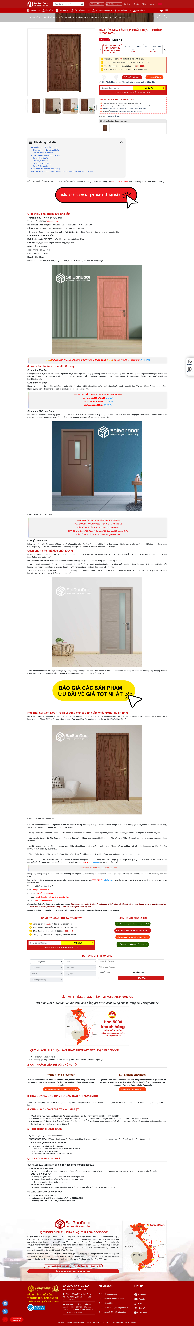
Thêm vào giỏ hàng (132, 77)
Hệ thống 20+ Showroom (118, 111)
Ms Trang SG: (94, 398)
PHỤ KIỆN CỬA (123, 10)
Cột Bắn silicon (138, 972)
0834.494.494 (155, 77)
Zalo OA (142, 1308)
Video (144, 4)
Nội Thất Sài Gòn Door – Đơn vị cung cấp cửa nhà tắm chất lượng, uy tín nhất (62, 171)
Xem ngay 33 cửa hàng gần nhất (58, 1266)
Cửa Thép (62, 10)
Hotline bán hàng (97, 4)
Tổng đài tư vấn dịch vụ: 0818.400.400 (74, 1271)
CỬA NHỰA (33, 10)
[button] (5, 1303)
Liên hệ (152, 4)
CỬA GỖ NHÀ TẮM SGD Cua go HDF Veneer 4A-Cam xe (98, 524)
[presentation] (28, 107)
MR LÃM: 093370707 (131, 360)
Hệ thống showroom (115, 4)
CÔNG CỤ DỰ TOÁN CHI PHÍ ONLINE (132, 944)
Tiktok (140, 1303)
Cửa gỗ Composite (40, 166)
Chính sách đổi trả (106, 1303)
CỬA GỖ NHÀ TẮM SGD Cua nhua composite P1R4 (98, 535)
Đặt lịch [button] (190, 364)
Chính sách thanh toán (108, 1294)
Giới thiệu (127, 4)
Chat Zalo (109, 398)
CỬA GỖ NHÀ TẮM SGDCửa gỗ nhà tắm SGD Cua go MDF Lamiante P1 (98, 531)
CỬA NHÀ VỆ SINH (49, 17)
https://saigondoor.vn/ (43, 900)
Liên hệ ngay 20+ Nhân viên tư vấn (89, 1266)
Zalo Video (143, 1312)
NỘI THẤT (139, 10)
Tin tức (136, 4)
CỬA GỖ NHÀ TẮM (67, 17)
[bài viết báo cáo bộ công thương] (43, 1307)
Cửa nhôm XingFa (40, 158)
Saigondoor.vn (52, 221)
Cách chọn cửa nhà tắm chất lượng (45, 169)
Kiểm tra (141, 978)
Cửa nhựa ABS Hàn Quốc (43, 163)
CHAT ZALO (145, 360)
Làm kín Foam (104, 972)
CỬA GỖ (48, 10)
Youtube (142, 1299)
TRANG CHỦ (32, 17)
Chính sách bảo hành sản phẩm (111, 1299)
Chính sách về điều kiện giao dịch (112, 1312)
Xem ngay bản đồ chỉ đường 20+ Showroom (60, 1089)
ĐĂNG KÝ (149, 88)
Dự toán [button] (190, 372)
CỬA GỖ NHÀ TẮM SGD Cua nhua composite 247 (98, 527)
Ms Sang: (93, 405)
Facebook (142, 1294)
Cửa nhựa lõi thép (40, 161)
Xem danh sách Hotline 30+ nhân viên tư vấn (132, 930)
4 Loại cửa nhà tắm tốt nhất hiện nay (45, 155)
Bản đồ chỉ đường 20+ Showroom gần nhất (132, 924)
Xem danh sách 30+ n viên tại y (132, 1089)
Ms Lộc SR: (94, 401)
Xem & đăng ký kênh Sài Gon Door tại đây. (52, 897)
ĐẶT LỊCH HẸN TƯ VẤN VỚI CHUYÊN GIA (132, 937)
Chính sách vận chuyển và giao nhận (113, 1308)
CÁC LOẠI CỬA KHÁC (102, 10)
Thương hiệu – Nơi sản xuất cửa (46, 150)
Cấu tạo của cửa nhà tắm (43, 153)
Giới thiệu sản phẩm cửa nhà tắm (44, 147)
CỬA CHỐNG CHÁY (80, 10)
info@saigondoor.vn (41, 890)
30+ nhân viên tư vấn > (134, 111)
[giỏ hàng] (161, 10)
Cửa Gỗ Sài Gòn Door (44, 893)
